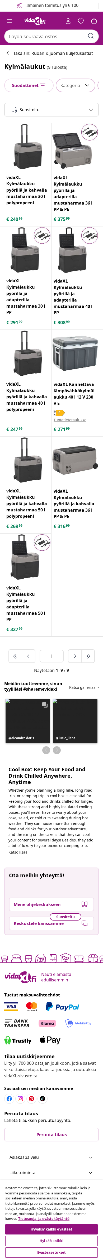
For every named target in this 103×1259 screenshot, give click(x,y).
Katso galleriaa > (84, 687)
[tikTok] (42, 1098)
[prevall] (15, 656)
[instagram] (20, 1098)
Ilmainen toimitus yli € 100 (51, 5)
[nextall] (88, 656)
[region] (51, 1219)
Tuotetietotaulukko (70, 419)
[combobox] (51, 36)
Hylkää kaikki (51, 1240)
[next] (75, 656)
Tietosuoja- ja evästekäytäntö (43, 1218)
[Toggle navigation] (9, 21)
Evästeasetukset (51, 1252)
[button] (28, 721)
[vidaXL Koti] (35, 21)
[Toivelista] (81, 21)
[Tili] (68, 21)
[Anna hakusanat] (91, 36)
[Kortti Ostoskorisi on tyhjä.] (94, 21)
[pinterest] (31, 1098)
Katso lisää (17, 852)
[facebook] (9, 1098)
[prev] (28, 656)
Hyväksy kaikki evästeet (52, 1229)
